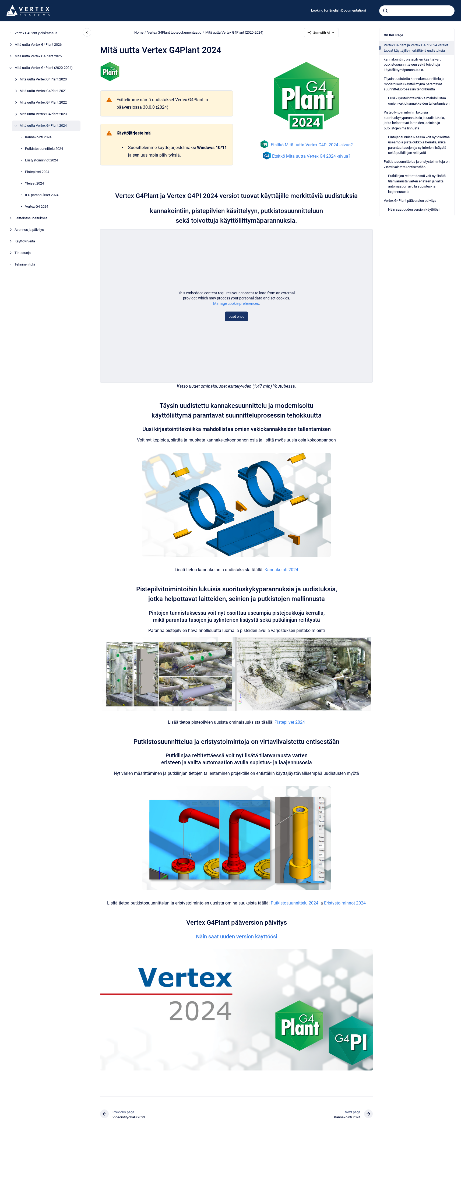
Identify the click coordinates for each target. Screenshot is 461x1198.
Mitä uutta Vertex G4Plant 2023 (43, 114)
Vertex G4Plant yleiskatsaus (36, 33)
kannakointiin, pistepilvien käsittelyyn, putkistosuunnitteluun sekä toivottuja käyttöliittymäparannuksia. (412, 64)
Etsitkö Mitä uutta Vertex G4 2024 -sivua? (311, 156)
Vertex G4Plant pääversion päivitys (410, 201)
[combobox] (416, 11)
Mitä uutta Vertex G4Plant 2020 (43, 79)
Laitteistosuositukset (31, 218)
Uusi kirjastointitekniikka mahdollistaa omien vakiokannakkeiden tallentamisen (418, 100)
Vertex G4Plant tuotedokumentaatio (174, 32)
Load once (236, 316)
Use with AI (321, 33)
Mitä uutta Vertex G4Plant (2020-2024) (44, 68)
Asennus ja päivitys (29, 230)
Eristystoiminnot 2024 (41, 160)
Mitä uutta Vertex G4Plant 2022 (43, 103)
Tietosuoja (23, 253)
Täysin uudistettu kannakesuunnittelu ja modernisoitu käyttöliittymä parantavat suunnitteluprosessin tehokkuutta (414, 84)
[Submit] (385, 10)
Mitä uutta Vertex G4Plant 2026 (38, 45)
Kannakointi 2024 (38, 137)
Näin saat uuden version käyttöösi (413, 209)
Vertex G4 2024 (36, 207)
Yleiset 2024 (34, 184)
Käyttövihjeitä (25, 241)
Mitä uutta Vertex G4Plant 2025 (38, 56)
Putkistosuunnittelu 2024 (44, 149)
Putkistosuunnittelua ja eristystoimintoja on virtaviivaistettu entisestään (416, 164)
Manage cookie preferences (236, 303)
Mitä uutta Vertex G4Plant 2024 (43, 126)
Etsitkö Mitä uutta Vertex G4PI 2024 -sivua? (312, 144)
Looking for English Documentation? (338, 10)
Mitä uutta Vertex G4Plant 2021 (43, 91)
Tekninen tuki (25, 265)
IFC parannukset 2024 (41, 195)
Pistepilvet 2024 (37, 172)
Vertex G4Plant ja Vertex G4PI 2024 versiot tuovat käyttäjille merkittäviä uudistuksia (416, 47)
